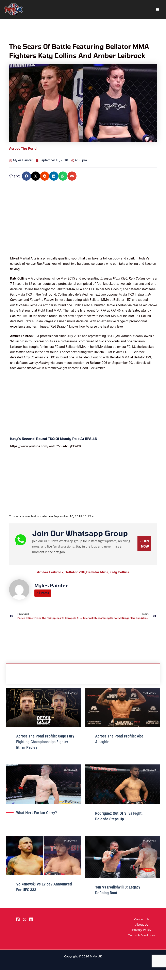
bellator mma (98, 572)
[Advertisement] (83, 227)
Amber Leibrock (51, 572)
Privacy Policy (141, 930)
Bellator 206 (75, 572)
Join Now (144, 543)
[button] (26, 176)
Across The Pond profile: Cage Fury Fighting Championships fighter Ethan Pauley (45, 742)
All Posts (42, 593)
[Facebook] (18, 919)
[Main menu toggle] (157, 9)
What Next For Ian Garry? (36, 812)
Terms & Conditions (141, 935)
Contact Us (141, 919)
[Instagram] (31, 919)
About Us (141, 925)
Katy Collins (119, 572)
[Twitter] (24, 919)
